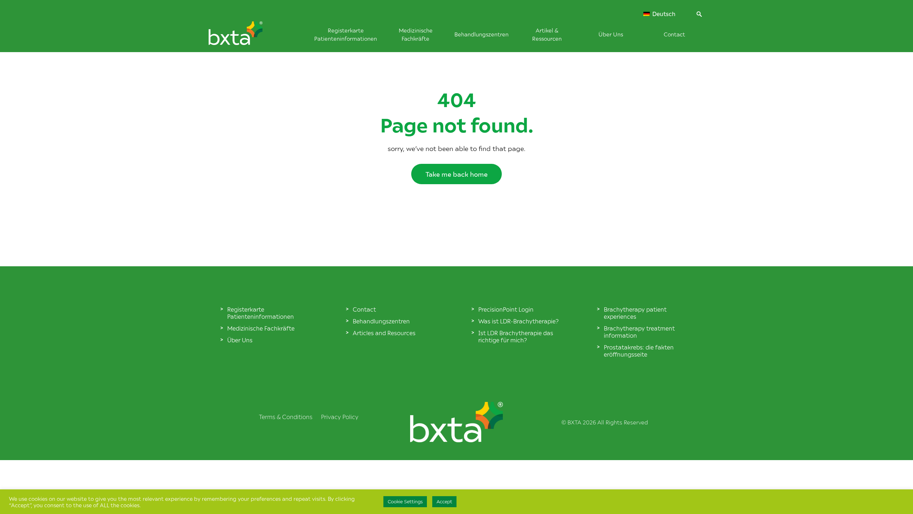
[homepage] (456, 439)
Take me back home (456, 174)
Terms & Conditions (285, 416)
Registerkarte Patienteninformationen (260, 313)
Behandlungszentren (481, 34)
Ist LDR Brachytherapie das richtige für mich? (515, 336)
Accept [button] (444, 501)
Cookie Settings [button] (405, 501)
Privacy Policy (339, 416)
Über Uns (610, 34)
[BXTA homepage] (247, 36)
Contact (674, 34)
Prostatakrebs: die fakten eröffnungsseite (639, 350)
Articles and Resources (384, 332)
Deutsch (663, 13)
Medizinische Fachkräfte (261, 328)
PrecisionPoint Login (506, 309)
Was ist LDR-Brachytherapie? (518, 320)
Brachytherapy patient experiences (635, 313)
